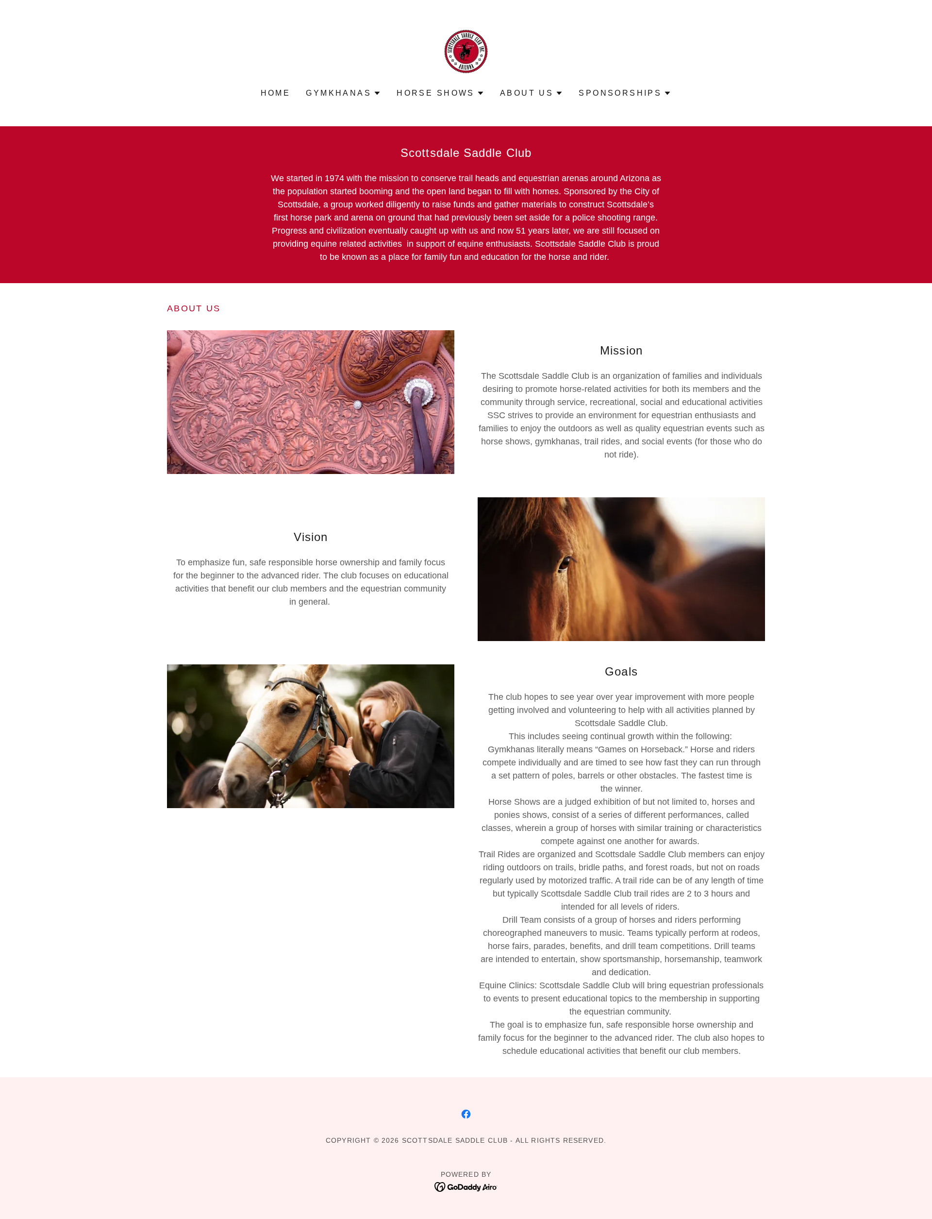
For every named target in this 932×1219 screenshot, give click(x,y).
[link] (466, 51)
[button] (343, 93)
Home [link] (276, 93)
